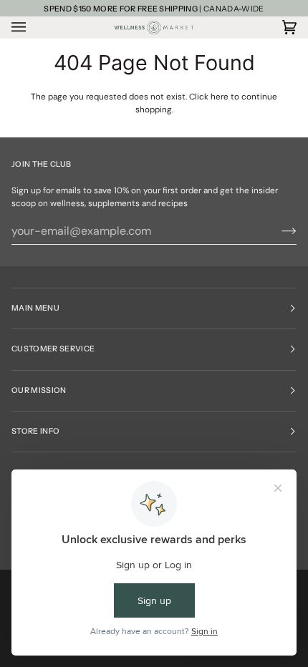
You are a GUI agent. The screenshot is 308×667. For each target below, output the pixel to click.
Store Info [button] (35, 431)
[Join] (278, 231)
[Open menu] (32, 27)
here (219, 96)
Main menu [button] (35, 308)
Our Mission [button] (39, 390)
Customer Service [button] (53, 349)
